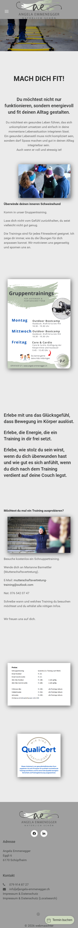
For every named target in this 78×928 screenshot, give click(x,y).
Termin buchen (62, 920)
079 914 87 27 (19, 884)
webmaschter (44, 925)
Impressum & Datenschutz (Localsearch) (30, 898)
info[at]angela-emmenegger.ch (29, 889)
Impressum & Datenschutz (20, 893)
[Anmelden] (39, 913)
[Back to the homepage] (39, 9)
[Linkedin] (44, 833)
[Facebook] (34, 833)
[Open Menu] (7, 11)
